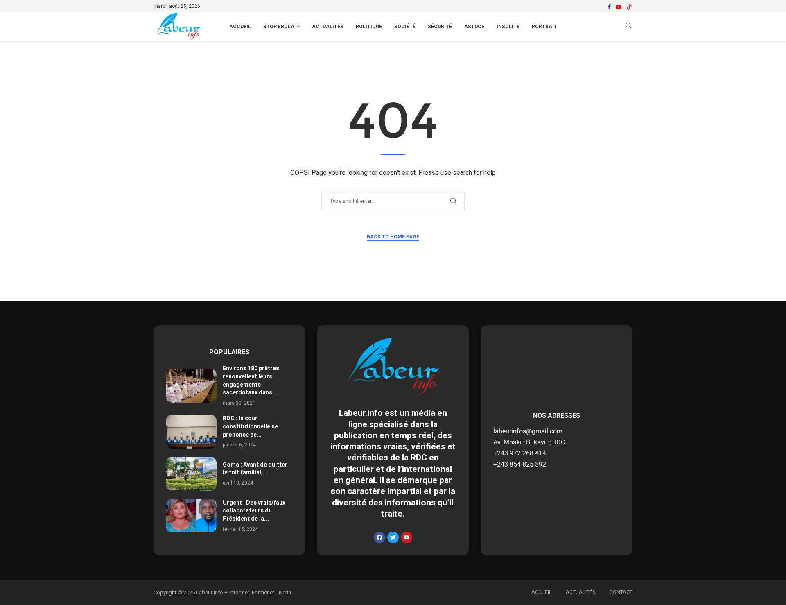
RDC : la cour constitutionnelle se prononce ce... (250, 426)
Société (405, 26)
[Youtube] (618, 7)
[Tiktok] (629, 7)
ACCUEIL (240, 26)
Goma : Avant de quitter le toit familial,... (255, 468)
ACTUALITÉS (581, 592)
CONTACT (621, 592)
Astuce (474, 26)
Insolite (508, 26)
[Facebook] (609, 7)
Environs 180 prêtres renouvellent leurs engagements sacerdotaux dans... (251, 380)
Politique (369, 26)
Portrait (544, 26)
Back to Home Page (393, 236)
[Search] (628, 27)
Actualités (327, 26)
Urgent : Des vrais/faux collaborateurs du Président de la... (254, 511)
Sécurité (440, 26)
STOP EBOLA (278, 26)
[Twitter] (393, 537)
